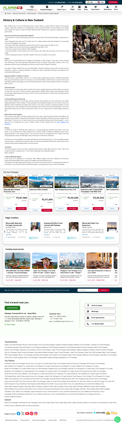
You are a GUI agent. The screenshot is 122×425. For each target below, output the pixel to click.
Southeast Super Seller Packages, (53, 386)
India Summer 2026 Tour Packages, (96, 379)
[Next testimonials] (117, 231)
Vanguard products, (94, 394)
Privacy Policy (24, 420)
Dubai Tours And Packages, (93, 352)
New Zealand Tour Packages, (58, 355)
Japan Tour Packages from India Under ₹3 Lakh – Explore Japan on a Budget (45, 272)
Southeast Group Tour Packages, (15, 363)
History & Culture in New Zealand (48, 13)
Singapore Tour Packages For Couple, (16, 371)
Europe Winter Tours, (65, 384)
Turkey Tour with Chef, (93, 381)
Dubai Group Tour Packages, (57, 363)
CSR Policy (63, 420)
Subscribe (104, 290)
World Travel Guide (19, 13)
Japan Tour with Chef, (54, 381)
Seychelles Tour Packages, (108, 355)
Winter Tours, (54, 384)
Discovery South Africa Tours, (27, 389)
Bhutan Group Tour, (32, 368)
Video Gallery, (72, 402)
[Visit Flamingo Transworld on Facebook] (18, 413)
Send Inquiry (113, 2)
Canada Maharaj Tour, (62, 394)
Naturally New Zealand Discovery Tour (12, 191)
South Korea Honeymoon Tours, (74, 391)
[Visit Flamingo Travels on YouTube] (27, 413)
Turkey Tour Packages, (77, 352)
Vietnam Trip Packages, (43, 350)
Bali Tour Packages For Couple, (40, 366)
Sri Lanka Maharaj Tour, (79, 384)
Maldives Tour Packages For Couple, (33, 374)
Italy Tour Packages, (11, 352)
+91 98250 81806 (59, 2)
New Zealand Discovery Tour (65, 190)
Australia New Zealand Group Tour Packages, (53, 368)
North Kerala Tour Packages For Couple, (58, 374)
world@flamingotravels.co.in (63, 321)
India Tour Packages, (12, 402)
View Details (21, 208)
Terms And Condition (39, 420)
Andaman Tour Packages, (28, 350)
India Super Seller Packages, (33, 386)
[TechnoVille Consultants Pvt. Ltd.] (99, 413)
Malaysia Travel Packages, (82, 345)
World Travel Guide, (57, 402)
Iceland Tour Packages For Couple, (56, 376)
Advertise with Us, (21, 405)
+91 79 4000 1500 (56, 319)
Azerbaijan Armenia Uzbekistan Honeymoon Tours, (21, 394)
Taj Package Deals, (10, 376)
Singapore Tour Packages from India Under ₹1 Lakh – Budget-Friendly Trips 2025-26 (71, 272)
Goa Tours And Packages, (47, 345)
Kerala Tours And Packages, (13, 345)
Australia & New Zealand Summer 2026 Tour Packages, (67, 379)
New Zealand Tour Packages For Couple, (17, 366)
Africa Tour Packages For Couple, (102, 368)
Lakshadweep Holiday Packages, (48, 357)
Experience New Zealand (39, 190)
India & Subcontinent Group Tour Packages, (30, 376)
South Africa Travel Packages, (14, 357)
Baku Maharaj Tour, (43, 384)
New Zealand (32, 13)
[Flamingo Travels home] (12, 8)
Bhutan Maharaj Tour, (11, 389)
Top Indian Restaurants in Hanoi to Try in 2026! (99, 272)
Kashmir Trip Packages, (12, 350)
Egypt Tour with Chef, (107, 381)
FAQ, (115, 402)
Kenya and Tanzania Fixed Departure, (49, 389)
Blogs (66, 402)
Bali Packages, (71, 350)
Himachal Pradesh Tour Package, (29, 347)
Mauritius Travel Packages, (91, 355)
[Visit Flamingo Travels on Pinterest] (31, 413)
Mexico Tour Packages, (26, 355)
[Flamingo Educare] (111, 413)
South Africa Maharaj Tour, (95, 384)
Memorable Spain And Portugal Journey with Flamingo (14, 225)
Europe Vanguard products (13, 397)
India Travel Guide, (44, 402)
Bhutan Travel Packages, (30, 345)
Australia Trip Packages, (41, 355)
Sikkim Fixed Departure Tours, (14, 379)
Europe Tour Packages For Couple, (63, 371)
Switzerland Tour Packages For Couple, (63, 366)
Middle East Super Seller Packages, (95, 386)
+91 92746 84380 (76, 2)
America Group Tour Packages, (76, 363)
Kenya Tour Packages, (31, 357)
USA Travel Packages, (11, 355)
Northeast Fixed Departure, (28, 384)
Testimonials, (103, 402)
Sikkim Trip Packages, (101, 347)
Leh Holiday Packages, (12, 347)
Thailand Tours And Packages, (100, 345)
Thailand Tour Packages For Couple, (87, 366)
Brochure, (80, 402)
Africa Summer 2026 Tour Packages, (34, 381)
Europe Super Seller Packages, (73, 386)
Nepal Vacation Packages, (85, 347)
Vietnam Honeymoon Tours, (46, 394)
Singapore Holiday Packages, (64, 345)
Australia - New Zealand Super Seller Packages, (95, 389)
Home (9, 13)
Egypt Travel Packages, (75, 355)
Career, (110, 402)
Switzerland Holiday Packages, (44, 352)
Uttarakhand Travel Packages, (49, 347)
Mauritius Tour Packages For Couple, (40, 371)
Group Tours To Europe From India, (37, 363)
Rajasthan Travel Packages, (68, 347)
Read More (8, 234)
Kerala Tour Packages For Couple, (15, 368)
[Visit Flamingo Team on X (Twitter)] (23, 413)
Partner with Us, (10, 405)
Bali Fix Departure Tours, (12, 384)
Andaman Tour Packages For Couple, (83, 374)
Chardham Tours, (10, 391)
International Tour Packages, (28, 402)
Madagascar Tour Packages (68, 357)
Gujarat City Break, (101, 374)
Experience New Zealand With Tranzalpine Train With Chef (91, 191)
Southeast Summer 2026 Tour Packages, (37, 379)
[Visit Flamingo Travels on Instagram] (36, 413)
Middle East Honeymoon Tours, (95, 391)
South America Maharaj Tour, (79, 394)
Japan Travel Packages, (59, 350)
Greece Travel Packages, (62, 352)
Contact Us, (95, 402)
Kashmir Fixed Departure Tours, (77, 376)
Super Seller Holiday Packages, (14, 386)
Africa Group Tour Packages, (96, 363)
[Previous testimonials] (4, 231)
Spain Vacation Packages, (26, 352)
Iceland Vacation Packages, (104, 350)
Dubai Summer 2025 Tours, (13, 374)
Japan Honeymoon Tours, (39, 391)
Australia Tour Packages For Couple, (79, 368)
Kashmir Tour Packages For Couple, (98, 376)
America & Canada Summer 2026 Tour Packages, (90, 371)
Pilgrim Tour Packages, (23, 391)
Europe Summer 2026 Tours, (14, 381)
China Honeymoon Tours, (55, 391)
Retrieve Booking (33, 405)
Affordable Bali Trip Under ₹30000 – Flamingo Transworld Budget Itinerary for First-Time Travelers (18, 272)
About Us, (87, 402)
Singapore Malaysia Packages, (85, 350)
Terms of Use (52, 420)
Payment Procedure (11, 420)
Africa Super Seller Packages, (70, 389)
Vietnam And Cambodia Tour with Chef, (73, 381)
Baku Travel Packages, (109, 352)
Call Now (9, 208)
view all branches (12, 308)
